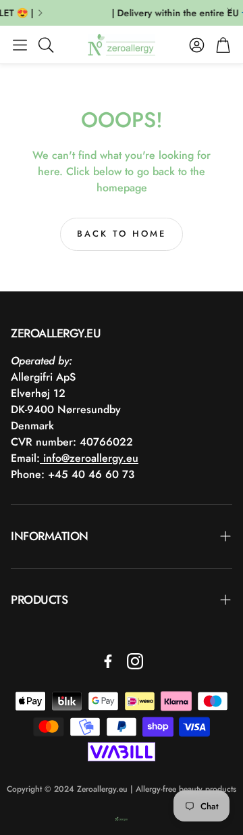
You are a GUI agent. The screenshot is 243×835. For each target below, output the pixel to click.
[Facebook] (108, 661)
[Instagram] (135, 661)
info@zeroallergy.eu (89, 458)
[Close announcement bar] (229, 10)
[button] (20, 44)
